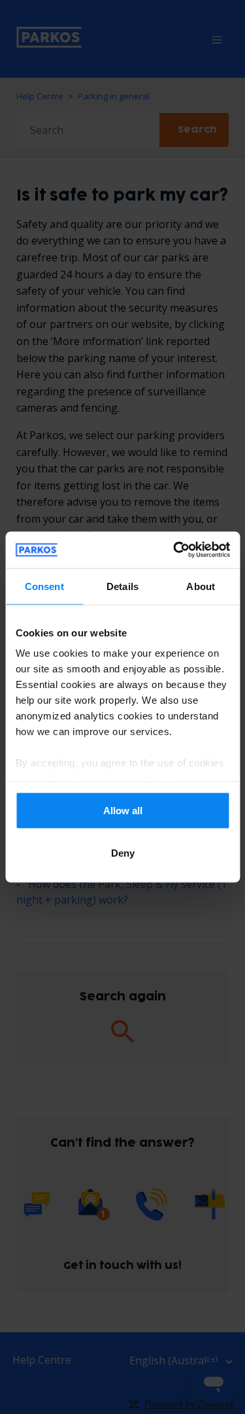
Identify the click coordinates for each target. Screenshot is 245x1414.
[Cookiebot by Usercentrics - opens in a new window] (174, 550)
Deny (123, 853)
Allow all (122, 809)
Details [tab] (122, 585)
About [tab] (200, 585)
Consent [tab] (44, 585)
